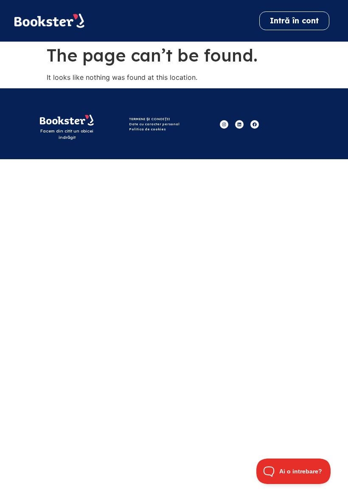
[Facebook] (254, 124)
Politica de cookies (147, 129)
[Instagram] (224, 124)
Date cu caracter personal (154, 124)
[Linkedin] (239, 124)
